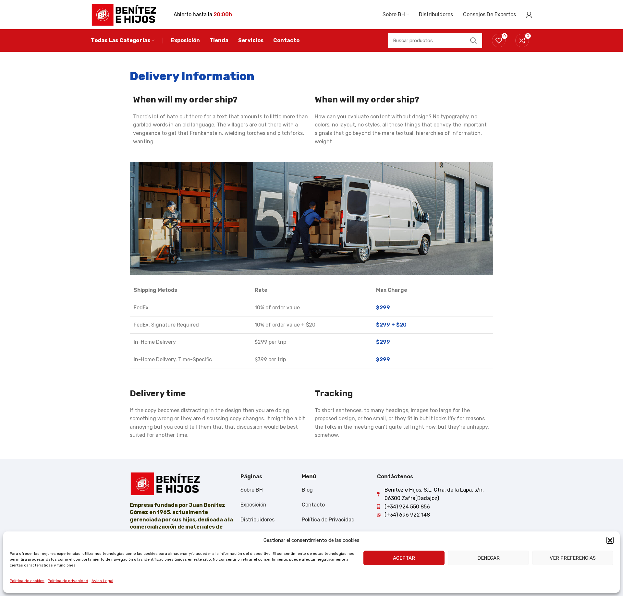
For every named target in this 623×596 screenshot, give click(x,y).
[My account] (529, 14)
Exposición (253, 505)
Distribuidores (257, 520)
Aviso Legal (102, 580)
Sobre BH (251, 490)
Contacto (313, 505)
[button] (610, 540)
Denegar (488, 558)
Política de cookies (27, 580)
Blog (307, 490)
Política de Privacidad (328, 520)
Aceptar (404, 558)
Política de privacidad (68, 580)
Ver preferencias (573, 558)
